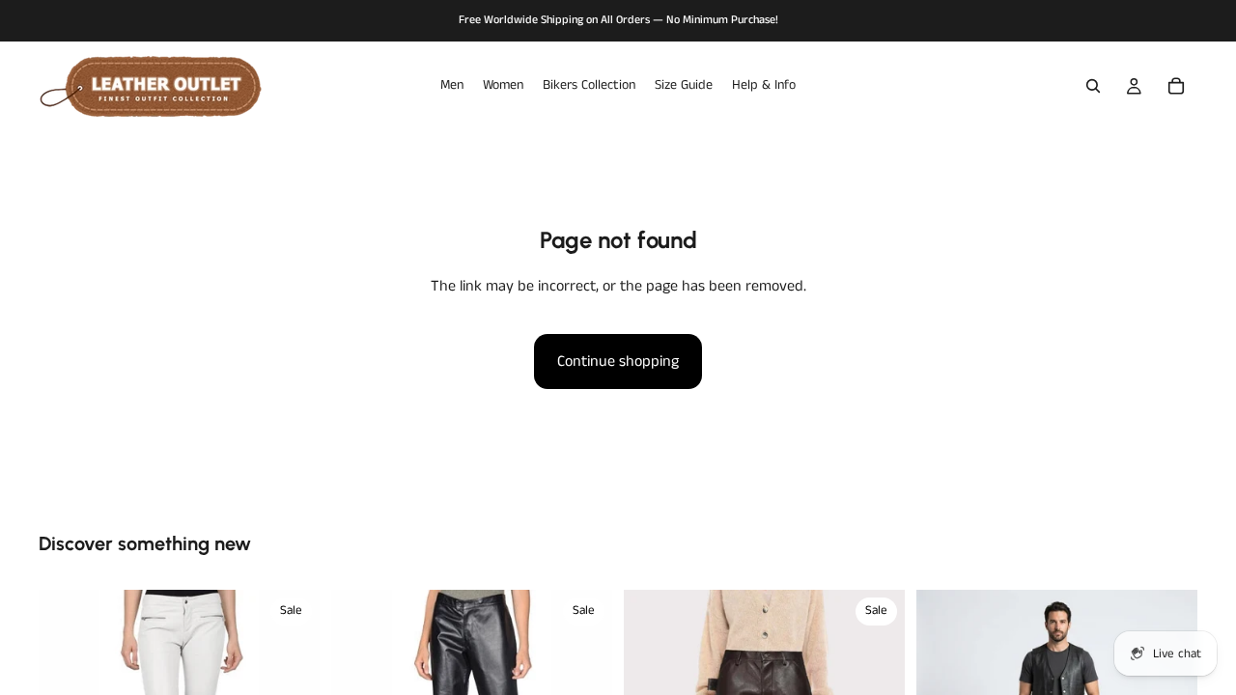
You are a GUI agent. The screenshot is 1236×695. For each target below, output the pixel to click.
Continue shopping (618, 361)
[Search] (1093, 86)
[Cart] (1176, 86)
